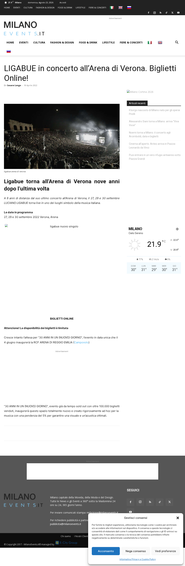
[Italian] (112, 7)
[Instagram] (154, 12)
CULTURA (28, 7)
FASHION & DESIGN (45, 7)
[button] (178, 518)
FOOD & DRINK (65, 7)
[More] (49, 93)
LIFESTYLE (80, 7)
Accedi (63, 2)
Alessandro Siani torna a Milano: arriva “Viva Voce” (154, 123)
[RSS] (160, 12)
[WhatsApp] (24, 93)
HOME (7, 7)
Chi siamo (66, 536)
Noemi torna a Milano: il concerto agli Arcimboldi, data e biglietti (150, 134)
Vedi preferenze (165, 551)
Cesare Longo (14, 85)
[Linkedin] (32, 93)
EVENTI (16, 7)
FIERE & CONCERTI (97, 7)
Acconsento (106, 551)
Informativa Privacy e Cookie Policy (138, 559)
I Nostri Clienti (81, 536)
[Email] (40, 93)
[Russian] (129, 7)
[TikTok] (166, 12)
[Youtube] (178, 12)
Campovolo (81, 342)
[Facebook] (148, 12)
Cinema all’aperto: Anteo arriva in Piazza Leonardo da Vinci (152, 145)
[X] (172, 12)
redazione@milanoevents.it (102, 512)
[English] (121, 7)
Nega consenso (136, 551)
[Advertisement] (115, 28)
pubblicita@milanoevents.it (65, 524)
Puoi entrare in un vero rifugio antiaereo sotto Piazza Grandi (155, 157)
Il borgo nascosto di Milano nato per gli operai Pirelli (154, 112)
